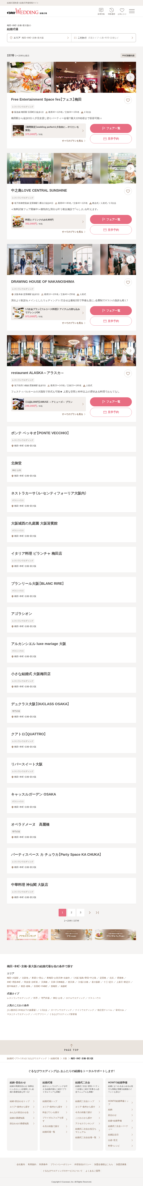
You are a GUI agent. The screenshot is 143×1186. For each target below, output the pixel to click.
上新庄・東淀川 (123, 982)
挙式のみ (120, 1010)
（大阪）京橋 (83, 982)
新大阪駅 (96, 982)
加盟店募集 (121, 1164)
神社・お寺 (57, 998)
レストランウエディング (18, 998)
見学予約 (113, 138)
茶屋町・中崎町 (40, 986)
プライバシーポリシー (61, 1164)
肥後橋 (120, 978)
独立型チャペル (104, 1010)
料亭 (35, 998)
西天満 (71, 982)
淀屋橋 (103, 978)
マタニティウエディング (18, 1014)
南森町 (64, 986)
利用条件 (43, 1164)
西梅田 (54, 986)
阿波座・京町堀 (31, 982)
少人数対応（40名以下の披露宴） (22, 1010)
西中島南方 (12, 986)
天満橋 (44, 982)
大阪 (65, 1058)
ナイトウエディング (84, 1010)
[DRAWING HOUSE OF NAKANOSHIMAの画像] (71, 259)
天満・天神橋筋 (58, 982)
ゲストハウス (94, 998)
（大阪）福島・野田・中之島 (84, 978)
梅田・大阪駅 (12, 978)
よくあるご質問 (92, 1171)
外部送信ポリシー (82, 1164)
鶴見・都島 (25, 986)
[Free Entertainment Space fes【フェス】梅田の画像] (71, 77)
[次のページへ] (89, 912)
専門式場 (45, 998)
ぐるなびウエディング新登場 (63, 1014)
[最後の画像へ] (130, 77)
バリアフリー (39, 1014)
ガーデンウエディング (61, 1010)
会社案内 (21, 1164)
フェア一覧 (113, 128)
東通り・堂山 (37, 978)
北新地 (25, 978)
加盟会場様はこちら (103, 1164)
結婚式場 (55, 1058)
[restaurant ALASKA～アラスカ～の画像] (71, 350)
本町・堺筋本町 (14, 982)
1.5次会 (43, 1010)
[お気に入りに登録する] (128, 100)
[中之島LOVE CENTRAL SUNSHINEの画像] (71, 168)
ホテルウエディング (75, 998)
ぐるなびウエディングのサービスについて (62, 1171)
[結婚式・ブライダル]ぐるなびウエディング (27, 1058)
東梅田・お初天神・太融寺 (58, 978)
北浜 (112, 978)
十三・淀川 (108, 982)
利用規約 (32, 1164)
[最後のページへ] (97, 912)
